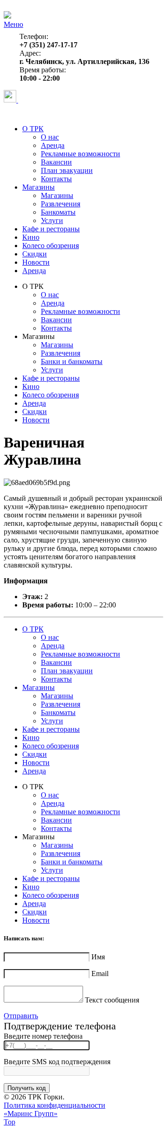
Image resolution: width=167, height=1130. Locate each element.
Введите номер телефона (43, 1036)
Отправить (21, 1016)
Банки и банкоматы (72, 361)
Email (100, 973)
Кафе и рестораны (51, 229)
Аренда (52, 145)
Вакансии (56, 162)
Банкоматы (58, 212)
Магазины (38, 187)
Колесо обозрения (50, 245)
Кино (30, 237)
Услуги (52, 220)
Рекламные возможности (80, 154)
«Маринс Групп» (31, 1113)
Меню (13, 24)
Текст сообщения (112, 1000)
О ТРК (33, 129)
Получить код (26, 1088)
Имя (98, 957)
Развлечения (60, 204)
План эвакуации (67, 170)
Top (9, 1122)
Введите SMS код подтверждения (57, 1062)
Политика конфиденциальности (54, 1105)
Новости (36, 262)
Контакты (56, 179)
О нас (50, 137)
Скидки (34, 254)
